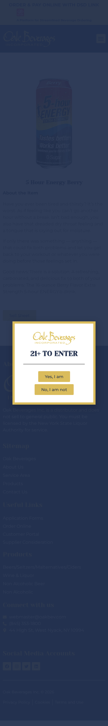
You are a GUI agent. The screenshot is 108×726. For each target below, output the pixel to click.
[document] (54, 363)
